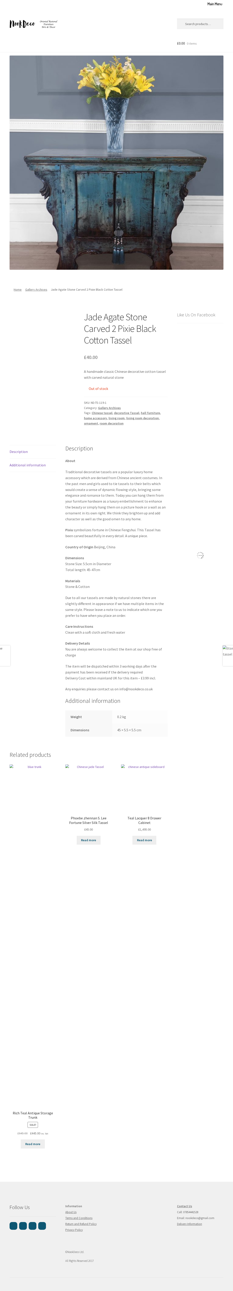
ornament (91, 423)
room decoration (112, 423)
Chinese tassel (102, 413)
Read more (32, 1144)
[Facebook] (13, 1226)
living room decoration (142, 418)
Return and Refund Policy (81, 1224)
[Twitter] (42, 1226)
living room (117, 418)
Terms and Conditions (78, 1218)
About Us (70, 1212)
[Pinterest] (32, 1226)
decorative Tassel (126, 413)
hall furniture (150, 413)
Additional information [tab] (28, 465)
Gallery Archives (36, 289)
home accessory (95, 418)
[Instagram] (23, 1226)
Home (18, 289)
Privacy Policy (74, 1230)
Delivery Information (189, 1224)
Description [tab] (19, 451)
